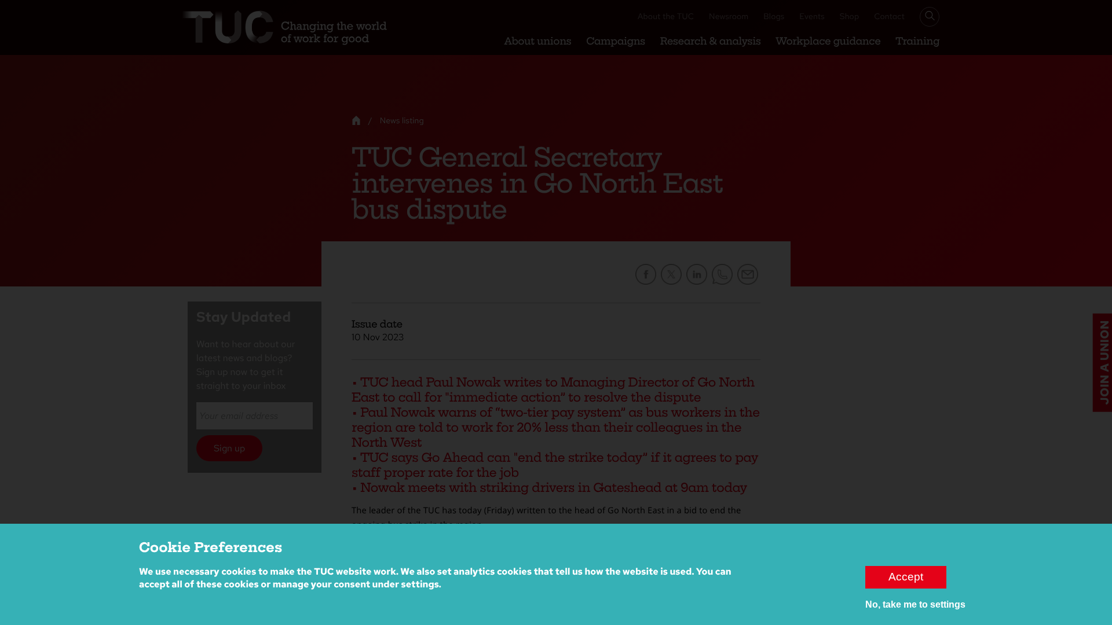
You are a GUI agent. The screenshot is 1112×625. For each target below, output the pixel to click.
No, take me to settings (915, 604)
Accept (905, 577)
